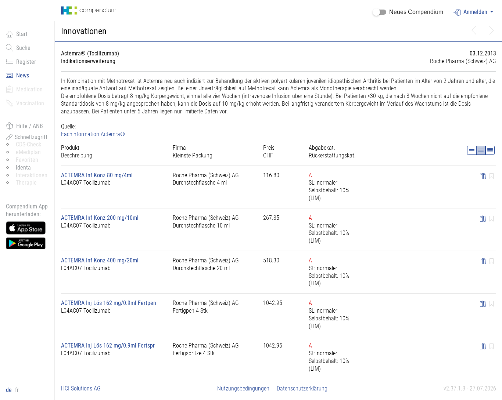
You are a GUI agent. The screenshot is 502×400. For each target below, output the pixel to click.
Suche (23, 47)
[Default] (480, 150)
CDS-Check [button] (28, 144)
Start (22, 33)
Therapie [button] (26, 182)
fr (17, 389)
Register (26, 61)
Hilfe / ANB (29, 126)
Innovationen (84, 31)
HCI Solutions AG (81, 388)
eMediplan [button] (28, 152)
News (22, 75)
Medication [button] (29, 89)
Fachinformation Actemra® (93, 134)
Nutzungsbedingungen (243, 388)
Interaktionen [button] (31, 175)
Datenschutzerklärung (302, 388)
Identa (23, 167)
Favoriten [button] (27, 159)
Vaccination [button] (30, 103)
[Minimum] (471, 150)
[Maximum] (490, 150)
